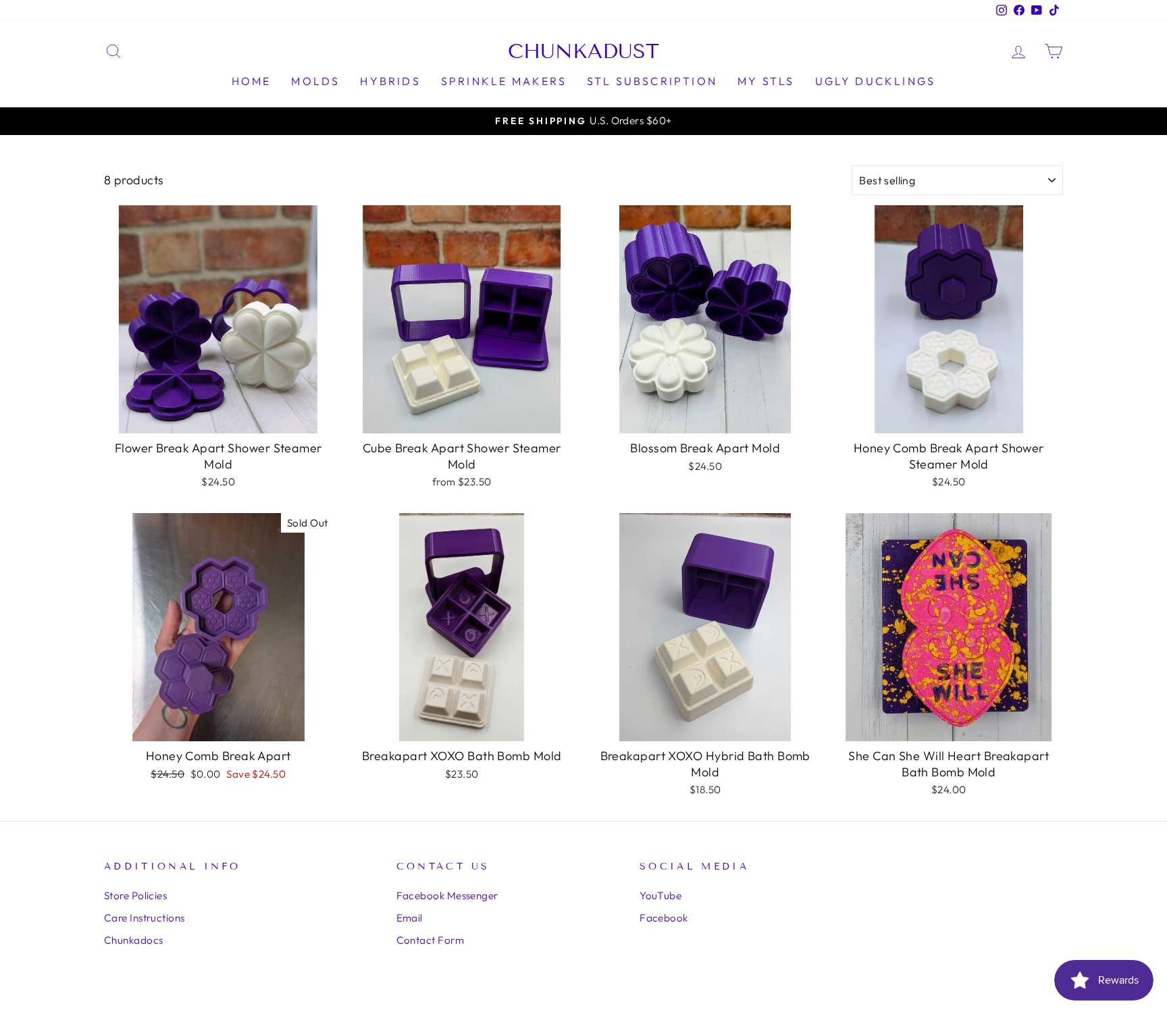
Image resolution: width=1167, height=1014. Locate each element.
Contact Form (430, 940)
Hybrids (390, 81)
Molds (315, 81)
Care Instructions (144, 917)
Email (409, 917)
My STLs (765, 81)
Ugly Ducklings (875, 81)
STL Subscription (652, 81)
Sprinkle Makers (504, 81)
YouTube (660, 895)
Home (251, 81)
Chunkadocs (133, 940)
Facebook (664, 917)
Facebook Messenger (447, 895)
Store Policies (135, 895)
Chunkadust (583, 51)
